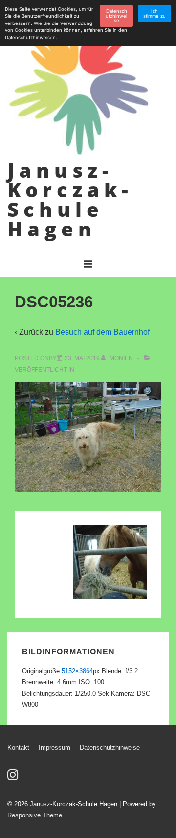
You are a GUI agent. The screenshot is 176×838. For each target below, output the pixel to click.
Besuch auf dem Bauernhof (102, 332)
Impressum (54, 747)
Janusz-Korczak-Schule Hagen (70, 199)
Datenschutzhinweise (110, 747)
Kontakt (18, 747)
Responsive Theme (34, 815)
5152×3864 (77, 671)
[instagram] (14, 778)
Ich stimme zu (154, 13)
